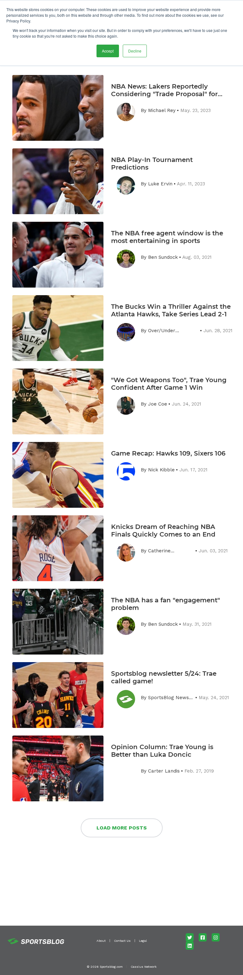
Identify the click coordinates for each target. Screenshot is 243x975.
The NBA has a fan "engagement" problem (165, 604)
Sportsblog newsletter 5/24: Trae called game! (163, 677)
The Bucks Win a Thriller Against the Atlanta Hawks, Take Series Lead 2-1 (171, 310)
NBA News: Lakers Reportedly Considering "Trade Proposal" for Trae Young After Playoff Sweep (164, 90)
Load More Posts (122, 828)
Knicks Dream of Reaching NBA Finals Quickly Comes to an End (163, 530)
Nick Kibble (161, 470)
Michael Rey (162, 110)
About (101, 940)
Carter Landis (164, 771)
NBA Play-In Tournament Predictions (152, 163)
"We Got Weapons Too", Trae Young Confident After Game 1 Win (169, 383)
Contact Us (122, 940)
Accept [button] (108, 50)
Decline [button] (134, 50)
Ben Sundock (163, 257)
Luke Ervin (160, 184)
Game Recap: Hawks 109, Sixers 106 (168, 453)
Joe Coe (157, 404)
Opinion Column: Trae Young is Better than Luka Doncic (162, 750)
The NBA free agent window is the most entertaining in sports (167, 237)
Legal (143, 940)
